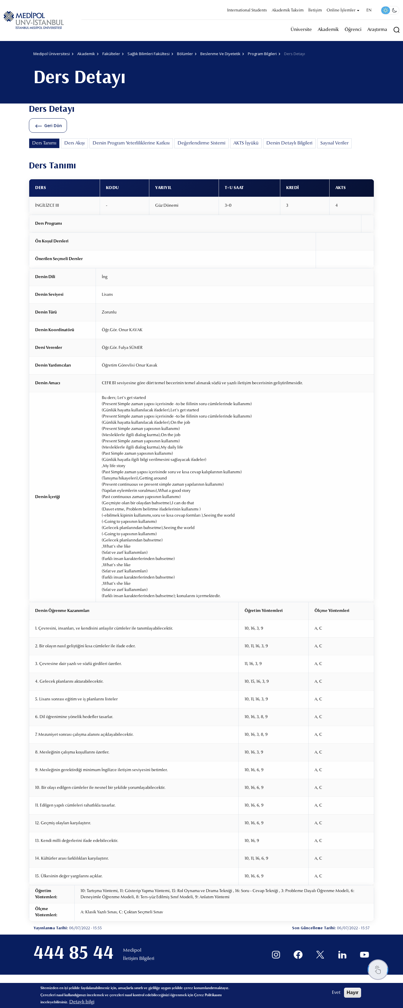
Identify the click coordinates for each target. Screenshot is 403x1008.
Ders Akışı (74, 143)
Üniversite (301, 29)
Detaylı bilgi (81, 1002)
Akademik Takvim (288, 11)
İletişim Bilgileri (138, 958)
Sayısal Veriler (334, 143)
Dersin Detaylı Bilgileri (289, 143)
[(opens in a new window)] (276, 955)
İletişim (315, 11)
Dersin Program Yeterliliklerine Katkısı (131, 143)
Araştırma (377, 29)
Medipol (132, 950)
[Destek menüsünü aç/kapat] (378, 969)
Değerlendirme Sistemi (201, 143)
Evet (336, 992)
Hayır (352, 992)
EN (368, 11)
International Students (247, 11)
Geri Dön (53, 125)
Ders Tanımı (44, 143)
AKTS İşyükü (245, 143)
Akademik (328, 29)
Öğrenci (353, 29)
